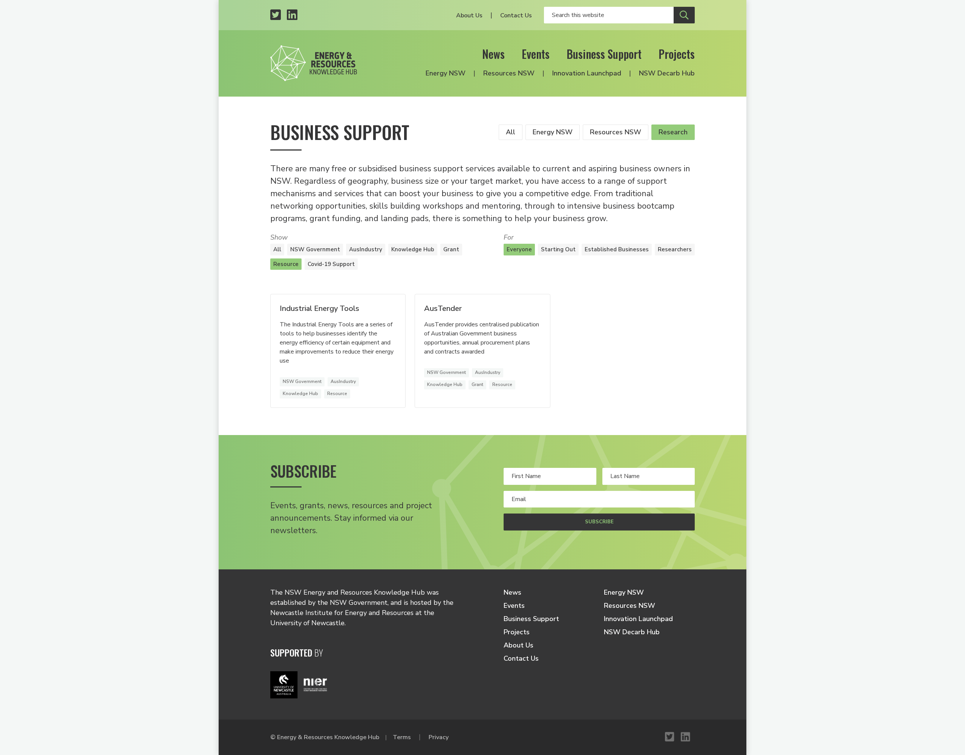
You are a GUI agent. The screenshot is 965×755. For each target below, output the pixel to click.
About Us (469, 15)
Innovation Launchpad (586, 73)
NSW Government (315, 249)
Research (673, 132)
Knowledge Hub (412, 249)
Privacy (439, 737)
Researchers (675, 249)
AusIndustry (365, 249)
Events (536, 53)
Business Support (604, 53)
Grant (451, 249)
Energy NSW (446, 73)
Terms (402, 737)
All (510, 132)
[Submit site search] (684, 15)
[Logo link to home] (313, 63)
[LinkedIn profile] (292, 15)
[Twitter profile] (275, 15)
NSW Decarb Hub (667, 73)
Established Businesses (617, 249)
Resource (286, 264)
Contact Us (516, 15)
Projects (677, 53)
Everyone (519, 249)
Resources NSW (509, 73)
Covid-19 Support (331, 264)
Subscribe (599, 521)
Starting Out (558, 249)
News (493, 53)
